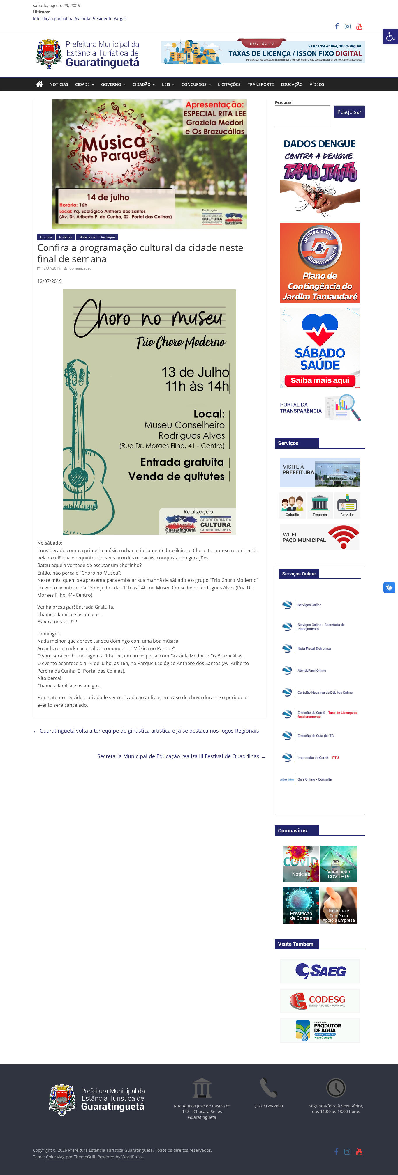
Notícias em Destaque (97, 237)
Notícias (59, 84)
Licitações (229, 84)
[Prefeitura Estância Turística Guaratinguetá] (39, 84)
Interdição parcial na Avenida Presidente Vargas (80, 18)
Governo (111, 84)
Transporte (261, 84)
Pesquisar (284, 102)
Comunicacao (80, 268)
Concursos (194, 84)
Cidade (82, 84)
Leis (166, 84)
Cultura (46, 237)
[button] (390, 36)
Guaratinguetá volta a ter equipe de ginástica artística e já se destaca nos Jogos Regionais (146, 730)
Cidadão (142, 84)
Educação (292, 84)
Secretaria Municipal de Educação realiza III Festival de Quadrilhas (181, 756)
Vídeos (317, 84)
